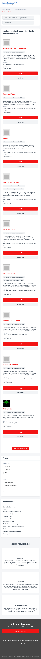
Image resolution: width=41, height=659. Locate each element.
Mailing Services (8, 519)
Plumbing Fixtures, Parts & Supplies (13, 526)
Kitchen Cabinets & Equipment (12, 511)
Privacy (18, 644)
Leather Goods (7, 516)
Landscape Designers (9, 514)
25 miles (7, 466)
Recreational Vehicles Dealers (12, 531)
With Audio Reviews (11, 485)
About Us (23, 640)
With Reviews (9, 482)
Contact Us (30, 640)
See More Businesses (20, 448)
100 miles (8, 473)
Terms (36, 640)
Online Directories (13, 640)
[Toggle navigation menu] (38, 3)
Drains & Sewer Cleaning (10, 524)
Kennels (5, 509)
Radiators (6, 529)
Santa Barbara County (21, 9)
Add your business (20, 631)
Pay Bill (23, 644)
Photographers (7, 534)
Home (4, 640)
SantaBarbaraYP (6, 9)
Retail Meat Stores (8, 521)
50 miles (7, 469)
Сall (20, 73)
